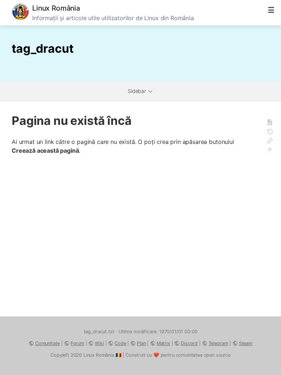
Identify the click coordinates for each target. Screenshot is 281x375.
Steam (245, 343)
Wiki (99, 343)
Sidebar (137, 91)
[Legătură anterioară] (272, 141)
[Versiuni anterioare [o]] (272, 132)
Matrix (163, 343)
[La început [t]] (272, 151)
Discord (189, 343)
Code (120, 343)
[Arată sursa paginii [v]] (272, 123)
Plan (141, 343)
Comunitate (47, 343)
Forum (77, 343)
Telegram (218, 343)
